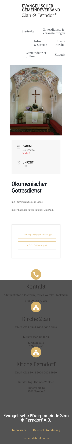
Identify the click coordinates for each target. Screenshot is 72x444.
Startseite (28, 31)
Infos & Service (40, 43)
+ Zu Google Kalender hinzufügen (37, 234)
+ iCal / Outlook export (37, 245)
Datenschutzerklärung (46, 430)
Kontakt (60, 55)
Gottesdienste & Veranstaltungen (54, 31)
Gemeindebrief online (36, 54)
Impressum (19, 430)
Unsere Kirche (60, 43)
